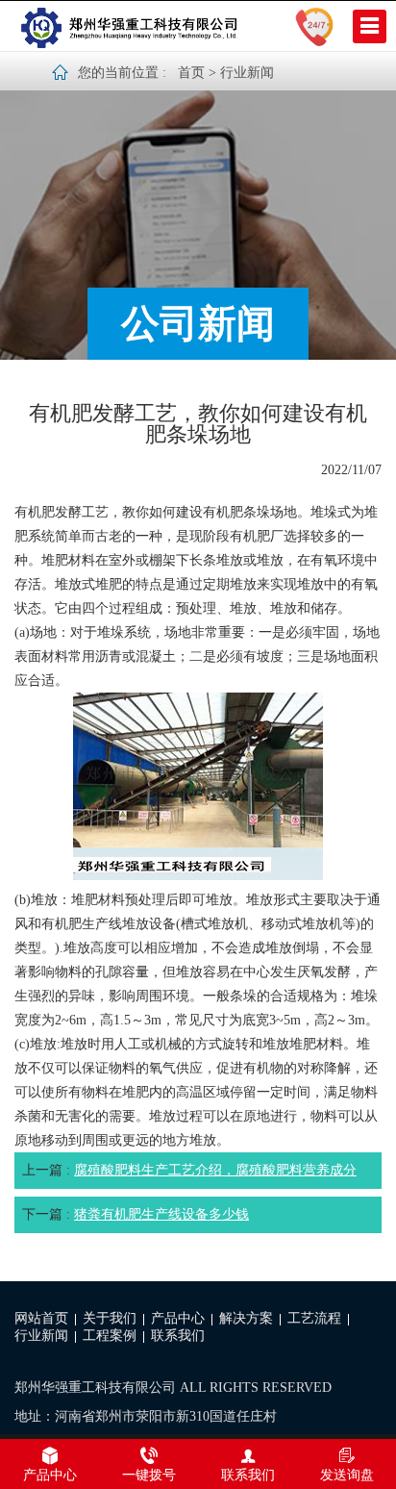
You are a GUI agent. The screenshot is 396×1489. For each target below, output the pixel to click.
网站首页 (41, 1318)
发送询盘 (347, 1475)
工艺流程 (314, 1318)
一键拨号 (149, 1475)
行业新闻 (247, 72)
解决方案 (246, 1318)
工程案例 (109, 1335)
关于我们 (109, 1318)
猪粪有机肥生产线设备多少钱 (161, 1214)
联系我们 (178, 1335)
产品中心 (178, 1318)
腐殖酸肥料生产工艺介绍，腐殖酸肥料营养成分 (215, 1170)
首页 (191, 72)
